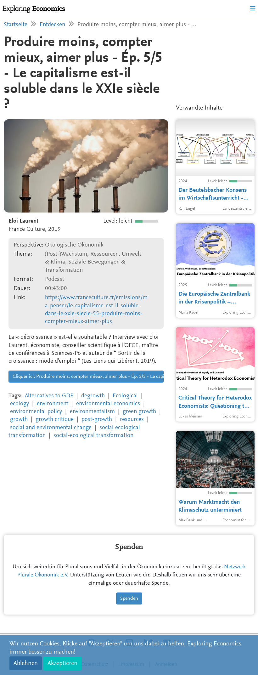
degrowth (93, 396)
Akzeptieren (62, 663)
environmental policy (36, 412)
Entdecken (52, 25)
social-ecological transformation (93, 436)
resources (132, 420)
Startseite (15, 25)
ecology (19, 404)
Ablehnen (26, 663)
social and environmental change (51, 428)
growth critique (55, 420)
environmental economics (108, 404)
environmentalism (92, 412)
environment (52, 404)
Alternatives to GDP (49, 396)
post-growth (96, 420)
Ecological (125, 396)
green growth (139, 412)
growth (19, 420)
